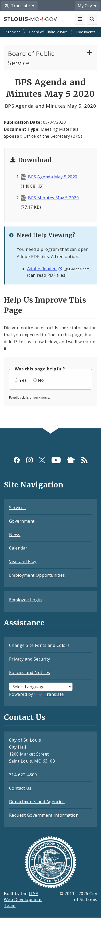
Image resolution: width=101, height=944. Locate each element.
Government (22, 521)
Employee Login (25, 600)
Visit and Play (23, 561)
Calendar (18, 548)
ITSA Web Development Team (23, 899)
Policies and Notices (29, 672)
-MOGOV (30, 19)
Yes (23, 380)
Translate (54, 694)
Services (17, 507)
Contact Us (20, 788)
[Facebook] (16, 460)
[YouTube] (56, 460)
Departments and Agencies (37, 801)
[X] (42, 460)
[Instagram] (29, 460)
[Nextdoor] (71, 460)
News (14, 534)
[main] (50, 228)
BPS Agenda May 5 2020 (52, 177)
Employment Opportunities (37, 575)
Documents (85, 32)
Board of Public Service (48, 32)
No (41, 380)
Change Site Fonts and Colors (39, 645)
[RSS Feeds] (84, 460)
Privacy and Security (29, 659)
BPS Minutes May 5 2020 (53, 198)
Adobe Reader (42, 269)
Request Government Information (43, 815)
